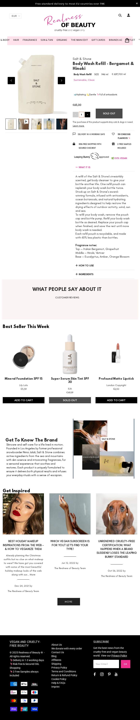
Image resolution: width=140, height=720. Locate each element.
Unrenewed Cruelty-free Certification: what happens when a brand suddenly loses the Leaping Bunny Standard (117, 548)
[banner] (70, 22)
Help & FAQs (58, 682)
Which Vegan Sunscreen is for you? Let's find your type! (70, 545)
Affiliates (56, 660)
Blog (54, 656)
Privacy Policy (59, 667)
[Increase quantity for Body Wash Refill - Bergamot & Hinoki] (87, 114)
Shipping (56, 663)
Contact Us (57, 652)
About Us (56, 644)
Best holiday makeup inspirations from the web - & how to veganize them (23, 545)
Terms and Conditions (63, 671)
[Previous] (11, 80)
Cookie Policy (58, 679)
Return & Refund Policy (64, 675)
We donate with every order (66, 648)
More (32, 574)
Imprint (55, 686)
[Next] (61, 80)
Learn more (78, 126)
